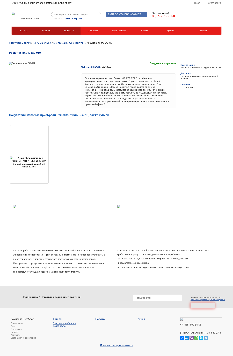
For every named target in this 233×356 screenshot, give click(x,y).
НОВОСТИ (69, 31)
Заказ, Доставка (119, 31)
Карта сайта (59, 326)
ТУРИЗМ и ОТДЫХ (42, 42)
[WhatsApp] (196, 338)
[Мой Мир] (187, 338)
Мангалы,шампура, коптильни (69, 42)
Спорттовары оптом (20, 42)
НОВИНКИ (46, 31)
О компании (93, 31)
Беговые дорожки (73, 19)
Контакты (203, 31)
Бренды (170, 31)
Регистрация (214, 2)
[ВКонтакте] (182, 338)
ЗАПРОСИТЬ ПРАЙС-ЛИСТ (124, 14)
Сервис (144, 31)
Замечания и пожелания (23, 338)
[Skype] (201, 338)
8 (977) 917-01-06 (164, 16)
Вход (197, 2)
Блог (13, 326)
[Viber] (192, 338)
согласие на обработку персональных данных (208, 300)
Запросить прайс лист (64, 323)
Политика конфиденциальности (116, 345)
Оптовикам (16, 329)
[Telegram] (206, 338)
